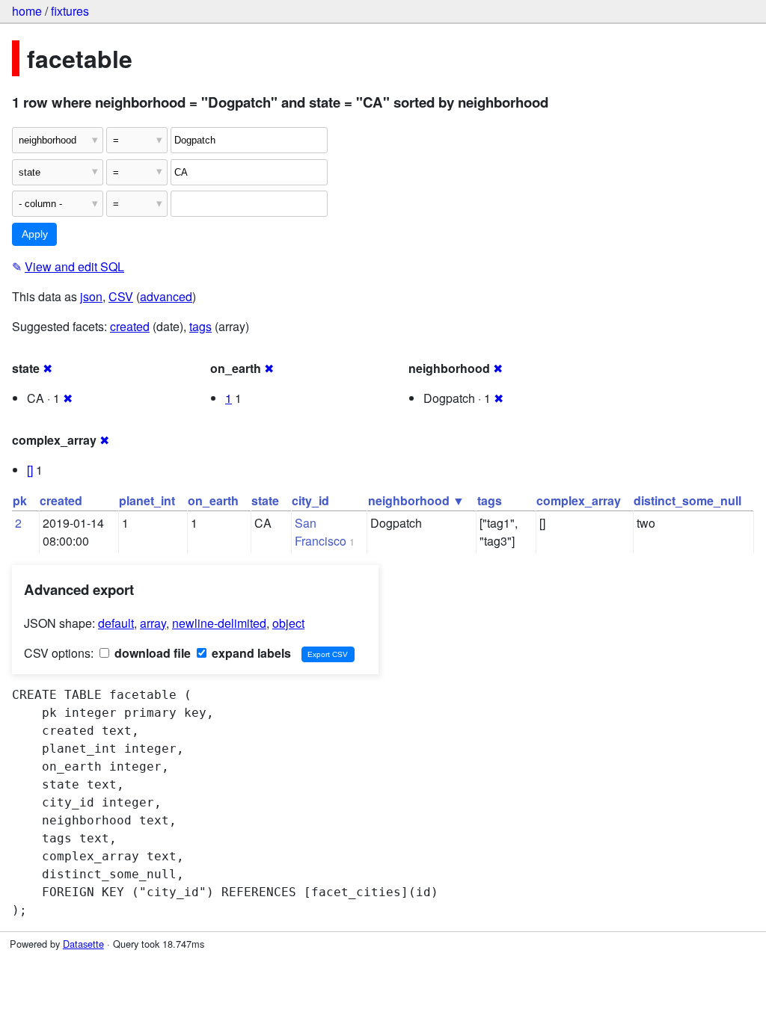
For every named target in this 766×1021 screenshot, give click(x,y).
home (27, 10)
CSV (120, 296)
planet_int (147, 500)
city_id (310, 500)
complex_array (578, 500)
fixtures (70, 10)
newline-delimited (219, 623)
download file (151, 652)
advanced (166, 296)
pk (20, 500)
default (116, 623)
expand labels (250, 652)
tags (200, 326)
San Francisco (320, 531)
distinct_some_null (687, 500)
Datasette (83, 944)
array (153, 623)
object (288, 623)
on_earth (213, 500)
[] (30, 469)
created (130, 326)
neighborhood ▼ (416, 500)
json (91, 296)
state (265, 500)
